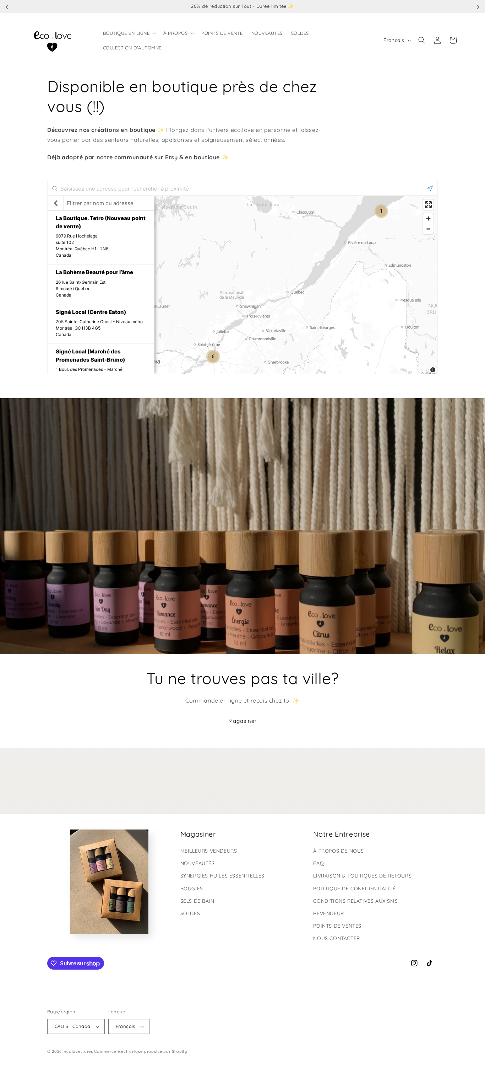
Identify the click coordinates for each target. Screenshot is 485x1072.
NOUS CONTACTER (336, 938)
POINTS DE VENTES (337, 926)
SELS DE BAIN (197, 901)
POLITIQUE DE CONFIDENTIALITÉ (354, 888)
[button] (129, 33)
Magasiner (242, 721)
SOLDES (190, 913)
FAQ (318, 863)
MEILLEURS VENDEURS (208, 851)
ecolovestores (78, 1051)
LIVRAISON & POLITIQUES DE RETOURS (362, 876)
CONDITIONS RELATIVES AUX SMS (355, 901)
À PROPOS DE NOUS (338, 851)
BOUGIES (191, 888)
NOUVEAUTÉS (197, 863)
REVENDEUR (328, 913)
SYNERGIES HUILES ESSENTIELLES (222, 876)
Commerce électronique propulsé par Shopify (140, 1051)
